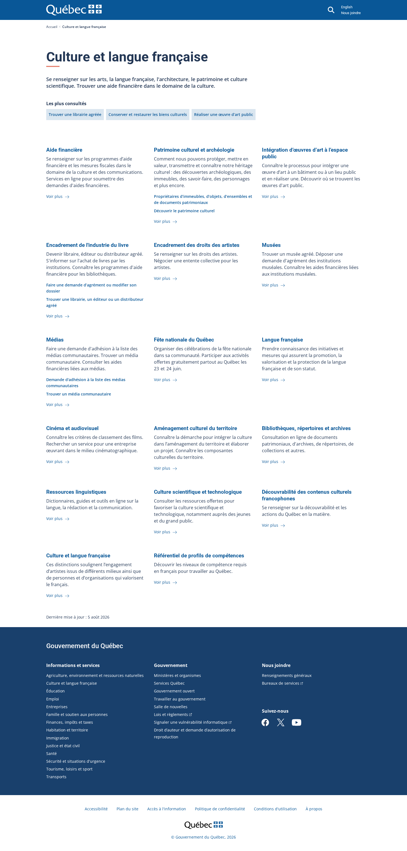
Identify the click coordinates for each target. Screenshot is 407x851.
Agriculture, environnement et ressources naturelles (95, 675)
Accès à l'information (166, 808)
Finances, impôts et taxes (69, 722)
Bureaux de (280, 683)
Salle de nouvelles (170, 706)
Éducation (55, 691)
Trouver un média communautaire (78, 394)
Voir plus (55, 196)
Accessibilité (96, 808)
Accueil (51, 26)
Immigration (57, 738)
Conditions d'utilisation (275, 808)
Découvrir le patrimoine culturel (184, 210)
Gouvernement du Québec (84, 646)
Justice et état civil (63, 745)
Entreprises (57, 706)
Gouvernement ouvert (174, 691)
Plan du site (127, 808)
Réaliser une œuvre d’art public (223, 114)
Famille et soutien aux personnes (77, 714)
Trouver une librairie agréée (75, 114)
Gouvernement (170, 665)
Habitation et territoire (67, 730)
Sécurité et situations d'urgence (75, 761)
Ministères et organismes (177, 675)
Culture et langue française (71, 683)
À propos (314, 808)
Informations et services (73, 665)
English (346, 7)
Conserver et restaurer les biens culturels (148, 114)
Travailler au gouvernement (179, 699)
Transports (56, 776)
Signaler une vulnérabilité (191, 722)
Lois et (171, 714)
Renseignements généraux (286, 675)
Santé (51, 753)
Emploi (52, 699)
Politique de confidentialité (220, 808)
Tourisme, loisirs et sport (69, 769)
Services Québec (169, 683)
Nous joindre (351, 13)
